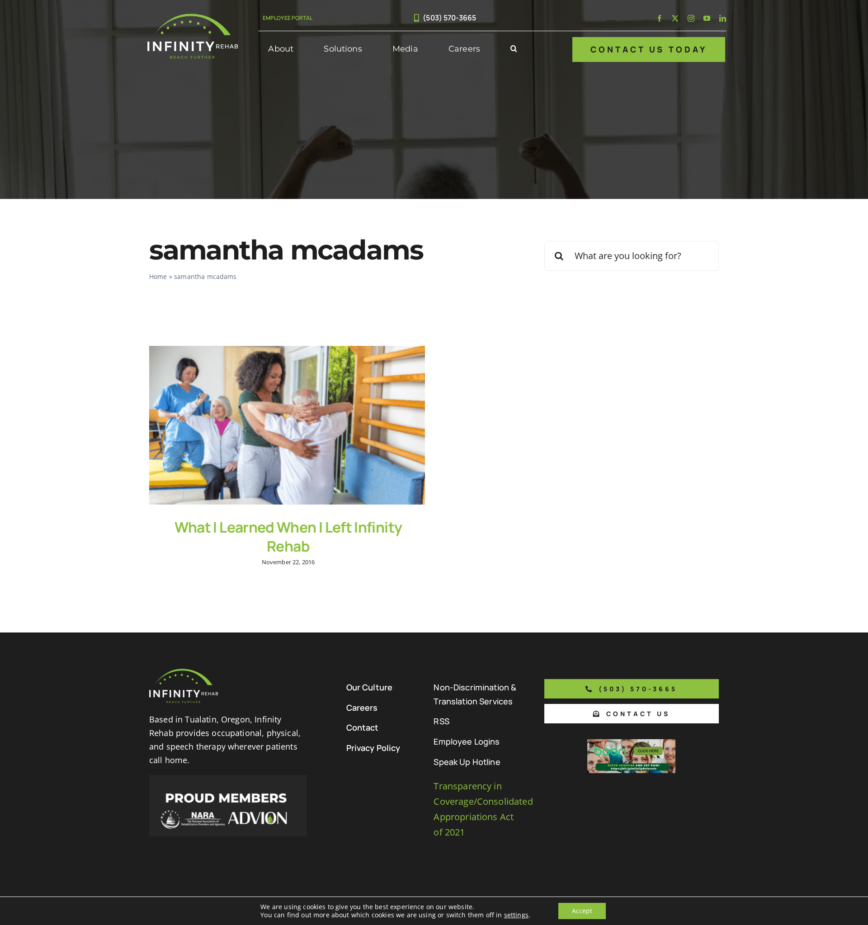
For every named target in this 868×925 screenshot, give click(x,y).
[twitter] (675, 18)
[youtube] (706, 18)
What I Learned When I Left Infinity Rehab (288, 536)
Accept (582, 910)
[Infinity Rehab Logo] (192, 18)
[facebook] (659, 18)
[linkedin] (722, 18)
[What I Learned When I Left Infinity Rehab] (287, 425)
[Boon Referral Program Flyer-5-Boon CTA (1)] (631, 743)
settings (516, 915)
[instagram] (691, 18)
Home (158, 276)
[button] (514, 49)
